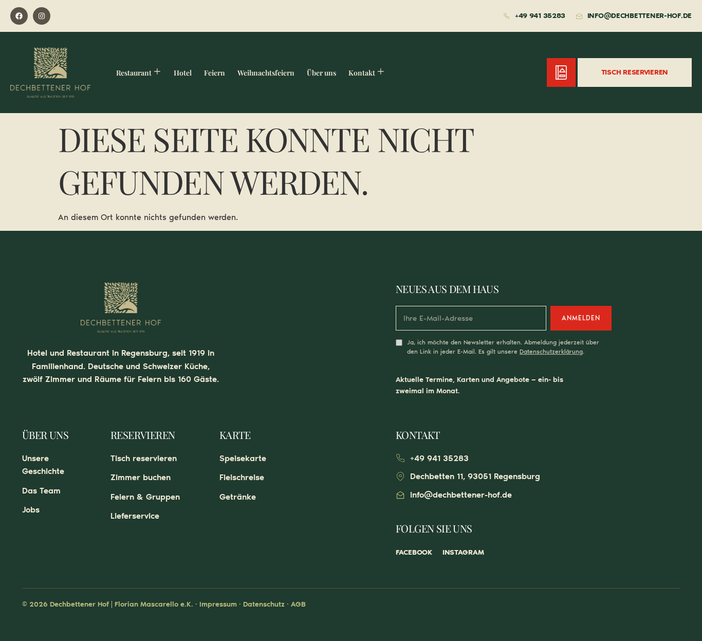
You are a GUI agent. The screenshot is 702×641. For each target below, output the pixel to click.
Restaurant (134, 73)
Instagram (463, 552)
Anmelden (581, 318)
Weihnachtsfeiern (265, 73)
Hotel (183, 73)
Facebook (414, 552)
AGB (298, 604)
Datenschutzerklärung (551, 351)
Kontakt (361, 73)
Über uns (321, 73)
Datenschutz (264, 604)
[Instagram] (41, 16)
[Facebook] (19, 16)
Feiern (214, 73)
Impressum (218, 604)
